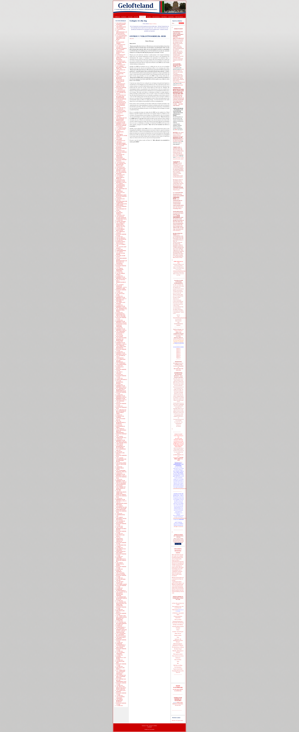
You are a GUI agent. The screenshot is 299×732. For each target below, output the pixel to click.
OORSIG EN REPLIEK (179, 343)
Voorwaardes (152, 729)
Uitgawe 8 (178, 357)
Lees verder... (178, 544)
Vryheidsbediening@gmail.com (179, 317)
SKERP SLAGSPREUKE (178, 690)
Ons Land (130, 16)
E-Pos (133, 38)
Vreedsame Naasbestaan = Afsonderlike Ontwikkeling (178, 622)
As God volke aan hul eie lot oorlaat (178, 603)
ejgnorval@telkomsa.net (178, 38)
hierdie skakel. (177, 57)
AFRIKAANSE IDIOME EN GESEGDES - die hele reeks (177, 704)
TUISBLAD (117, 16)
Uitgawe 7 (178, 356)
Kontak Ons (171, 16)
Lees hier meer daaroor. (178, 177)
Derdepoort (178, 657)
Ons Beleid (123, 16)
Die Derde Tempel (178, 649)
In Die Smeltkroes (176, 230)
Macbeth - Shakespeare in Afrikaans (178, 651)
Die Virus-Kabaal (179, 16)
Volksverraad (175, 609)
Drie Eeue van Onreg (178, 665)
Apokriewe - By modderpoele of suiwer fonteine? (178, 640)
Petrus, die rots (178, 633)
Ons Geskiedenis (156, 16)
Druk (130, 38)
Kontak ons (147, 729)
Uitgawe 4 (178, 352)
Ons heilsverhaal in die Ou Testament (178, 627)
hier (174, 61)
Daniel (178, 629)
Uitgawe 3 (178, 351)
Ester (178, 637)
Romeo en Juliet (177, 635)
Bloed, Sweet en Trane (177, 257)
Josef (178, 661)
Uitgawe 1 (178, 348)
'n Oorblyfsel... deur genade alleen (178, 613)
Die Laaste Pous (178, 659)
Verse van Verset (177, 619)
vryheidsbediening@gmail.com (179, 488)
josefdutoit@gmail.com (178, 454)
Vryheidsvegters (176, 189)
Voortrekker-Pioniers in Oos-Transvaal (178, 671)
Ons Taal (149, 16)
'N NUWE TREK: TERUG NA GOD (178, 459)
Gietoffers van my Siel (178, 526)
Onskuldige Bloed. (177, 208)
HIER (181, 104)
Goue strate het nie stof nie (178, 656)
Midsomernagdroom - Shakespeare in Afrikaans (178, 644)
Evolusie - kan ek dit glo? (178, 631)
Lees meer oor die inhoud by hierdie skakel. (178, 158)
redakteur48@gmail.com (178, 339)
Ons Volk (136, 16)
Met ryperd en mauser (178, 654)
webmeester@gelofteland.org (179, 271)
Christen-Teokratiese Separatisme (178, 616)
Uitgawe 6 (178, 355)
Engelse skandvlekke (177, 669)
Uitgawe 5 (178, 353)
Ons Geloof (142, 16)
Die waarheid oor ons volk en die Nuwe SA (177, 607)
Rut (178, 663)
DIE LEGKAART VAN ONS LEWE (178, 369)
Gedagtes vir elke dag (152, 23)
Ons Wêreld (164, 16)
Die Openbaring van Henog (178, 647)
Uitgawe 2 (178, 349)
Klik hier (174, 577)
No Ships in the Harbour (178, 624)
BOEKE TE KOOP (178, 534)
